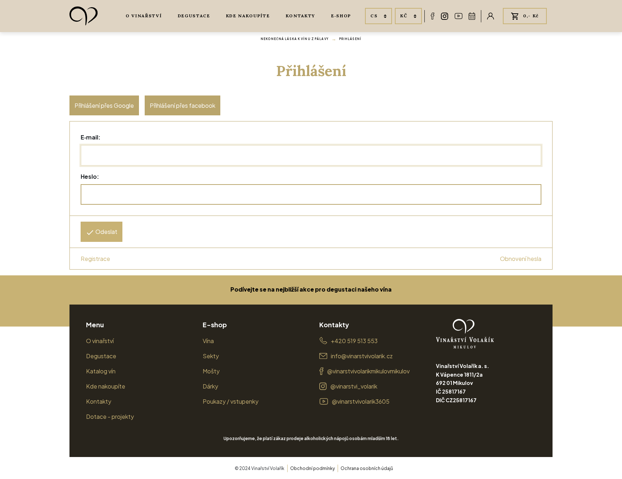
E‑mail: (90, 137)
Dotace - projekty (110, 416)
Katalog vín (101, 371)
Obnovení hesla (520, 258)
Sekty (211, 356)
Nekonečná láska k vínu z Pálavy (295, 39)
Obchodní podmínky (312, 468)
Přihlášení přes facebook (182, 105)
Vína (208, 341)
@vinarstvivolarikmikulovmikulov (368, 371)
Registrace (95, 258)
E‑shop (341, 15)
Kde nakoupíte (248, 15)
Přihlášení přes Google (104, 105)
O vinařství (144, 15)
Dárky (210, 386)
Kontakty (300, 15)
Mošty (211, 371)
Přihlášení (350, 39)
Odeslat (105, 231)
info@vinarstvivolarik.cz (362, 356)
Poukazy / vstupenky (230, 401)
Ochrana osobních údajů (367, 468)
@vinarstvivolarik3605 (360, 401)
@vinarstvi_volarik (353, 386)
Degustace (194, 15)
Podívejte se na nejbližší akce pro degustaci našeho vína (311, 289)
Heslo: (90, 176)
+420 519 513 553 (354, 341)
